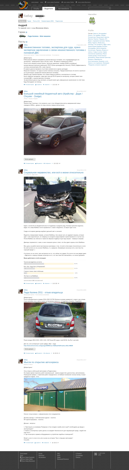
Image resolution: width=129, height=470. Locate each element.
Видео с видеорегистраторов (96, 41)
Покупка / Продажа (98, 39)
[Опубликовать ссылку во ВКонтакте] (55, 84)
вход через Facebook (53, 2)
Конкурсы (91, 59)
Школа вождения (101, 48)
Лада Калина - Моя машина (39, 36)
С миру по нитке (97, 52)
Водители (48, 9)
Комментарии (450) (48, 21)
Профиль (22, 21)
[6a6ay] (20, 15)
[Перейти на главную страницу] (23, 5)
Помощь (78, 457)
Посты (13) (36, 21)
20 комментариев (29, 163)
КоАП (58, 455)
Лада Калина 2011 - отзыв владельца (43, 292)
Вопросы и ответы (28, 364)
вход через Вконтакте (84, 2)
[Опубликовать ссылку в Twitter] (58, 84)
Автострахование (93, 61)
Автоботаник (91, 50)
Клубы (36, 9)
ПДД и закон (106, 44)
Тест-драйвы (96, 35)
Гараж (29, 21)
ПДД (58, 453)
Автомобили (63, 9)
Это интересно (98, 44)
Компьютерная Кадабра (95, 46)
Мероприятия (98, 59)
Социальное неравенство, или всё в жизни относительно (53, 172)
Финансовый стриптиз (102, 37)
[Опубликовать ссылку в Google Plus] (53, 84)
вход (41, 2)
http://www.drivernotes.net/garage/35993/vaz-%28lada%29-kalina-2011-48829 (48, 345)
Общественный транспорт (103, 57)
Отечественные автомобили (42, 294)
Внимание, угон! (103, 61)
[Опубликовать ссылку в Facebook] (56, 84)
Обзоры (103, 35)
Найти (109, 8)
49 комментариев (29, 84)
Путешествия (92, 37)
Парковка (98, 50)
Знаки (58, 457)
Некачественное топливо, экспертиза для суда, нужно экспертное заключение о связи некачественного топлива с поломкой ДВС (55, 50)
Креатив (90, 39)
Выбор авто (101, 42)
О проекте (79, 453)
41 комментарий (29, 442)
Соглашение (79, 455)
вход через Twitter (69, 2)
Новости (95, 33)
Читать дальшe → (29, 159)
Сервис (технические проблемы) (43, 55)
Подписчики (59, 21)
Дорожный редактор (63, 459)
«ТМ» (99, 454)
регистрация (34, 2)
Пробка (107, 41)
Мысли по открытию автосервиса (41, 362)
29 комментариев (29, 353)
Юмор (90, 42)
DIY (106, 39)
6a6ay (28, 16)
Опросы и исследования (95, 63)
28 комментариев (29, 283)
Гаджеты (94, 42)
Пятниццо (90, 44)
